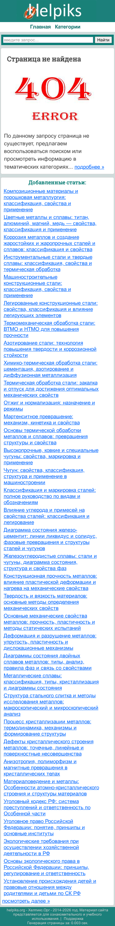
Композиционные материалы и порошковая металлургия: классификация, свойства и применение (41, 200)
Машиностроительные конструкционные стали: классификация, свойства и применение (37, 286)
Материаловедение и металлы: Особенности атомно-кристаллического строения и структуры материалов (51, 788)
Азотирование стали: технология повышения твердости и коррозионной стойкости (50, 349)
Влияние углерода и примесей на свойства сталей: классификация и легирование (47, 516)
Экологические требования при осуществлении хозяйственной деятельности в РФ (41, 847)
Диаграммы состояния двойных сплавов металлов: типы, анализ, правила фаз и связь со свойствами (48, 662)
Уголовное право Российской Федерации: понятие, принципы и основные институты (44, 827)
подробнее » (89, 167)
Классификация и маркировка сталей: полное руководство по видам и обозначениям (50, 496)
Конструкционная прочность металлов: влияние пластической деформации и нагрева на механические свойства (50, 582)
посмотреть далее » (26, 901)
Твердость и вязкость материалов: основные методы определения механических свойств (45, 602)
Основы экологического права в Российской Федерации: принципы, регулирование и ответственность (46, 867)
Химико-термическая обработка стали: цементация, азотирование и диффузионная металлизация (51, 369)
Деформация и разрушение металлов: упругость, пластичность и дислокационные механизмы (50, 642)
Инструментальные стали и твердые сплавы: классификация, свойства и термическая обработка (48, 263)
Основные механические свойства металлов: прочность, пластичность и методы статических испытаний (49, 622)
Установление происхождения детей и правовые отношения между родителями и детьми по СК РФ (50, 887)
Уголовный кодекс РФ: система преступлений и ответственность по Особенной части (47, 807)
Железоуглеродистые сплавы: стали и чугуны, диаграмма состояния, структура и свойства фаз (50, 562)
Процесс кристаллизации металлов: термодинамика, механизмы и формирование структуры (47, 728)
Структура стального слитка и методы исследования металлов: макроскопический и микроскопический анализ (51, 705)
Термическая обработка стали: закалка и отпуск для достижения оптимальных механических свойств (51, 389)
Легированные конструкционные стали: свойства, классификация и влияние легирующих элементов (51, 309)
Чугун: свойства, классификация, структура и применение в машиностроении (44, 476)
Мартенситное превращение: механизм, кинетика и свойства (42, 420)
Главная (40, 27)
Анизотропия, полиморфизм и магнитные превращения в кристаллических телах (40, 768)
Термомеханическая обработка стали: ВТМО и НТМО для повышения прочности (49, 329)
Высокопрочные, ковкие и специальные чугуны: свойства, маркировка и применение (51, 456)
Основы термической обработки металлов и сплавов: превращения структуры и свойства (46, 436)
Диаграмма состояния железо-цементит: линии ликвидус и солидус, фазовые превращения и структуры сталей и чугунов (50, 539)
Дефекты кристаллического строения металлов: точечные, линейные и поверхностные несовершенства (49, 748)
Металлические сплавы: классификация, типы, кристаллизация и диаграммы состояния (51, 682)
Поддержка (73, 918)
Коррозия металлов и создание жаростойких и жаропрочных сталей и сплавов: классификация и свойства (49, 243)
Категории (67, 27)
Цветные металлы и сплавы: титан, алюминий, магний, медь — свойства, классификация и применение (50, 223)
